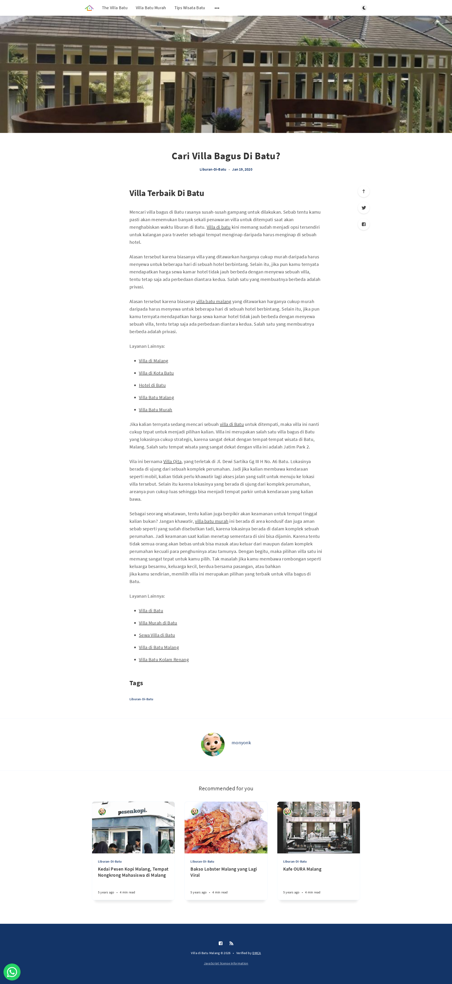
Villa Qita (172, 461)
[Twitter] (364, 208)
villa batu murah (211, 521)
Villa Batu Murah (151, 7)
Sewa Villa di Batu (157, 635)
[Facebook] (364, 224)
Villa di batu (219, 227)
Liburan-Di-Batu (213, 169)
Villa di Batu (151, 610)
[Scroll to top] (364, 191)
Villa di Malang (153, 361)
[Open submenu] (217, 8)
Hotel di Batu (152, 385)
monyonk (241, 742)
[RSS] (231, 943)
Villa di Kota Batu (156, 373)
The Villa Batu (115, 7)
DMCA (256, 953)
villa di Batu (232, 424)
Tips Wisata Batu (189, 7)
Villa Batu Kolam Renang (164, 659)
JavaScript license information (226, 963)
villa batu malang (213, 301)
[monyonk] (213, 744)
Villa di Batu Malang (159, 647)
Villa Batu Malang (156, 397)
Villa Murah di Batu (158, 623)
